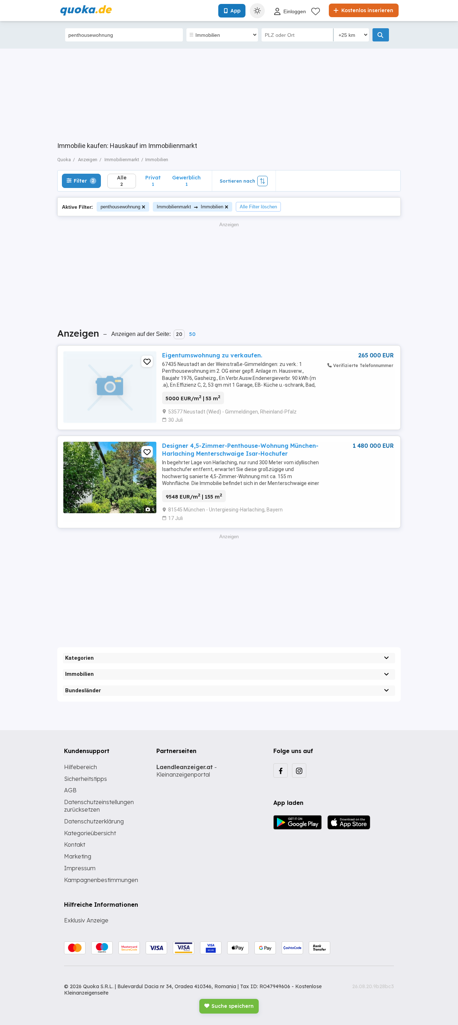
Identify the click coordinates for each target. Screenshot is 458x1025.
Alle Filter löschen (258, 206)
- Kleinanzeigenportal (186, 770)
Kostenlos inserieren (366, 10)
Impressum (80, 868)
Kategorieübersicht (90, 833)
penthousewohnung (120, 206)
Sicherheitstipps (85, 778)
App (235, 11)
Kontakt (74, 844)
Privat (153, 180)
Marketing (77, 856)
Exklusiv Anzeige (86, 920)
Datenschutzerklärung (94, 821)
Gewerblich (186, 180)
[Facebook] (280, 770)
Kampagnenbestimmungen (101, 879)
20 (179, 334)
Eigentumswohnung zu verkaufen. (212, 355)
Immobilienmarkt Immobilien (190, 207)
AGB (70, 790)
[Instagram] (299, 770)
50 (192, 334)
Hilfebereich (80, 767)
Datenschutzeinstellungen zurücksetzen (99, 805)
